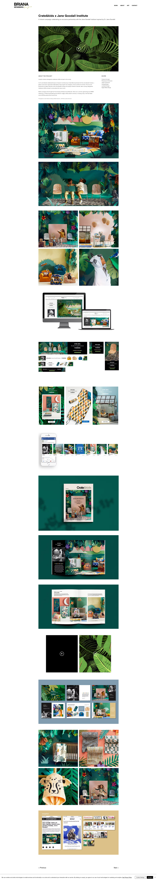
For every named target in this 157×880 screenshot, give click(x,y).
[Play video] (78, 49)
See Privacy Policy (127, 877)
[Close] (155, 877)
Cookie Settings (140, 877)
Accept (150, 877)
